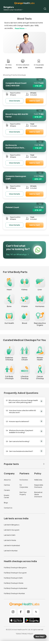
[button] (44, 8)
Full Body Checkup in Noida (13, 583)
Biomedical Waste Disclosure (38, 494)
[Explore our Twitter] (36, 612)
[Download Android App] (32, 620)
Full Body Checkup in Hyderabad (15, 588)
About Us (7, 480)
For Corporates (24, 486)
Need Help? (40, 636)
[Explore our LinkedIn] (28, 612)
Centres (7, 485)
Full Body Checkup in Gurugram (15, 573)
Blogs (6, 503)
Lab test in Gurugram (11, 530)
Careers (7, 490)
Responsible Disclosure (38, 486)
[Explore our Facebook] (20, 612)
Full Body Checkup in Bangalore (15, 567)
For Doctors (24, 480)
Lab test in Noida (10, 540)
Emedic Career (6, 496)
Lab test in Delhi (9, 535)
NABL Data (38, 480)
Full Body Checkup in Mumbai (14, 593)
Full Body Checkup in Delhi (13, 578)
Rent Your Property (23, 493)
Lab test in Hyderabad (12, 545)
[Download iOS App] (16, 620)
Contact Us (8, 508)
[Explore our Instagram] (13, 612)
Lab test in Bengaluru (11, 525)
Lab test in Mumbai (10, 551)
